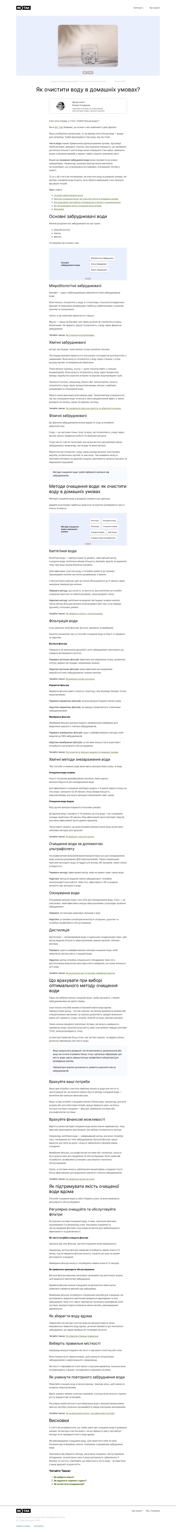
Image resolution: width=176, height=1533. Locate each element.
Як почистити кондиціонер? (69, 1484)
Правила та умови (23, 1526)
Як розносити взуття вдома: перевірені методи (90, 973)
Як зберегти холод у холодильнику (84, 613)
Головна (54, 81)
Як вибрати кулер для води (80, 679)
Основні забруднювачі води (68, 195)
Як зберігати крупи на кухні (80, 1179)
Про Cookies (38, 1526)
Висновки (59, 209)
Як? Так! (59, 127)
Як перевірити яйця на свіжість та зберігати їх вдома (93, 408)
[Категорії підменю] (143, 7)
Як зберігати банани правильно (82, 1336)
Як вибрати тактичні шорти (80, 836)
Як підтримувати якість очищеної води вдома (77, 206)
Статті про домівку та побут (68, 81)
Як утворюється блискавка (80, 335)
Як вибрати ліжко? (64, 1477)
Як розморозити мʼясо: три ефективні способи (90, 1413)
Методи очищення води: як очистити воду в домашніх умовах (86, 199)
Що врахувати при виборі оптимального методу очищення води (87, 202)
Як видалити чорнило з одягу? (70, 1480)
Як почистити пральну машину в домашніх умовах (92, 752)
